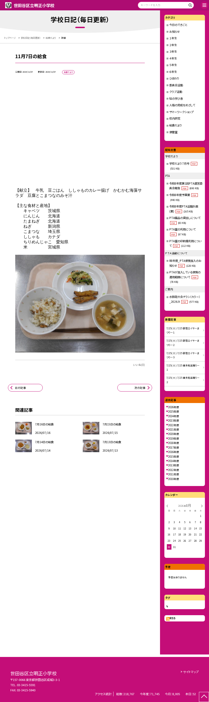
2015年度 (173, 456)
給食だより (175, 125)
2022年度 (173, 425)
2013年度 (173, 465)
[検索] (189, 6)
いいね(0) (139, 365)
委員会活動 (176, 85)
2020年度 (173, 434)
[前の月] (167, 505)
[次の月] (202, 505)
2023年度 (173, 420)
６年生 (173, 72)
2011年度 (173, 474)
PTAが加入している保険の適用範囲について (185, 277)
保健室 (173, 132)
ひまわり (174, 78)
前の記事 (20, 388)
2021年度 (173, 429)
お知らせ (174, 31)
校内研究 (174, 118)
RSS (173, 618)
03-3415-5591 (26, 685)
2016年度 (173, 452)
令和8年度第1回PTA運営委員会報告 (185, 185)
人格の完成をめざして (182, 105)
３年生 (173, 51)
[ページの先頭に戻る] (204, 697)
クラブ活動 (175, 92)
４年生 (173, 58)
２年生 (173, 45)
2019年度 (173, 438)
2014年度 (173, 461)
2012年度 (173, 470)
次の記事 (139, 388)
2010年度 (173, 479)
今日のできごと (178, 25)
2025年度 (173, 411)
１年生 (173, 38)
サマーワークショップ (181, 112)
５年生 (173, 65)
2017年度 (173, 447)
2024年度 (173, 416)
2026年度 (173, 407)
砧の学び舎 (176, 98)
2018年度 (173, 443)
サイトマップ (191, 672)
